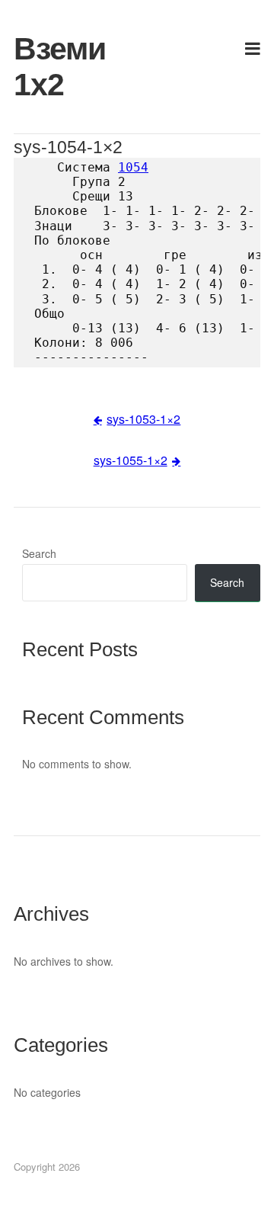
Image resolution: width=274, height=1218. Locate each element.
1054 (133, 167)
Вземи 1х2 (53, 66)
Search (39, 553)
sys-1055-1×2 (130, 460)
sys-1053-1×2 (143, 419)
